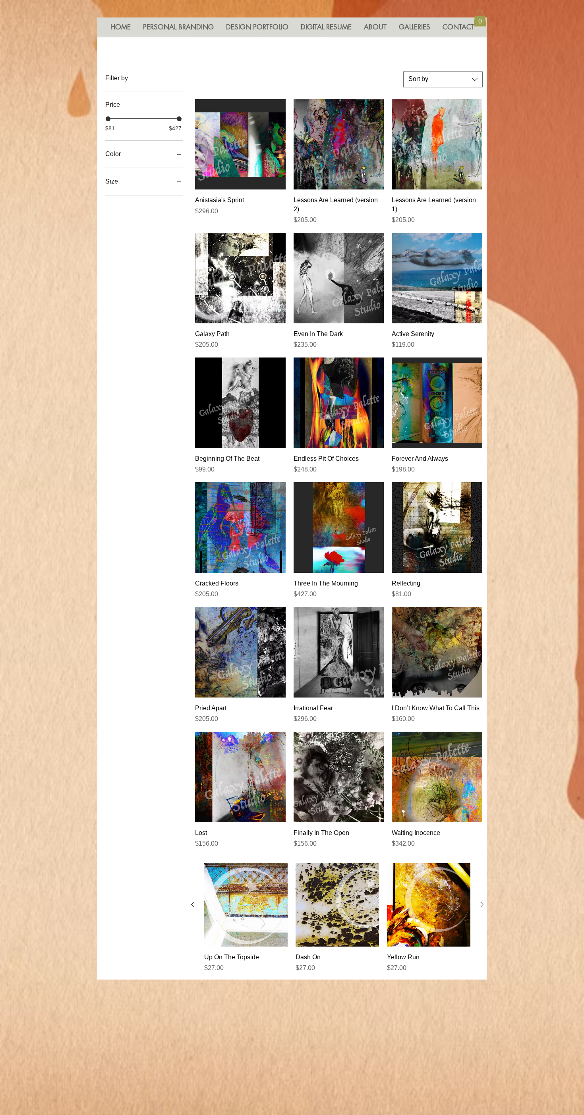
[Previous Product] (192, 904)
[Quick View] (240, 144)
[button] (480, 18)
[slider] (108, 119)
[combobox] (443, 79)
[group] (337, 918)
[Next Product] (482, 904)
